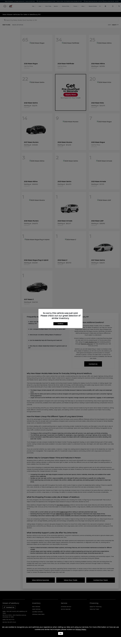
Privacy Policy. (81, 629)
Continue (60, 323)
